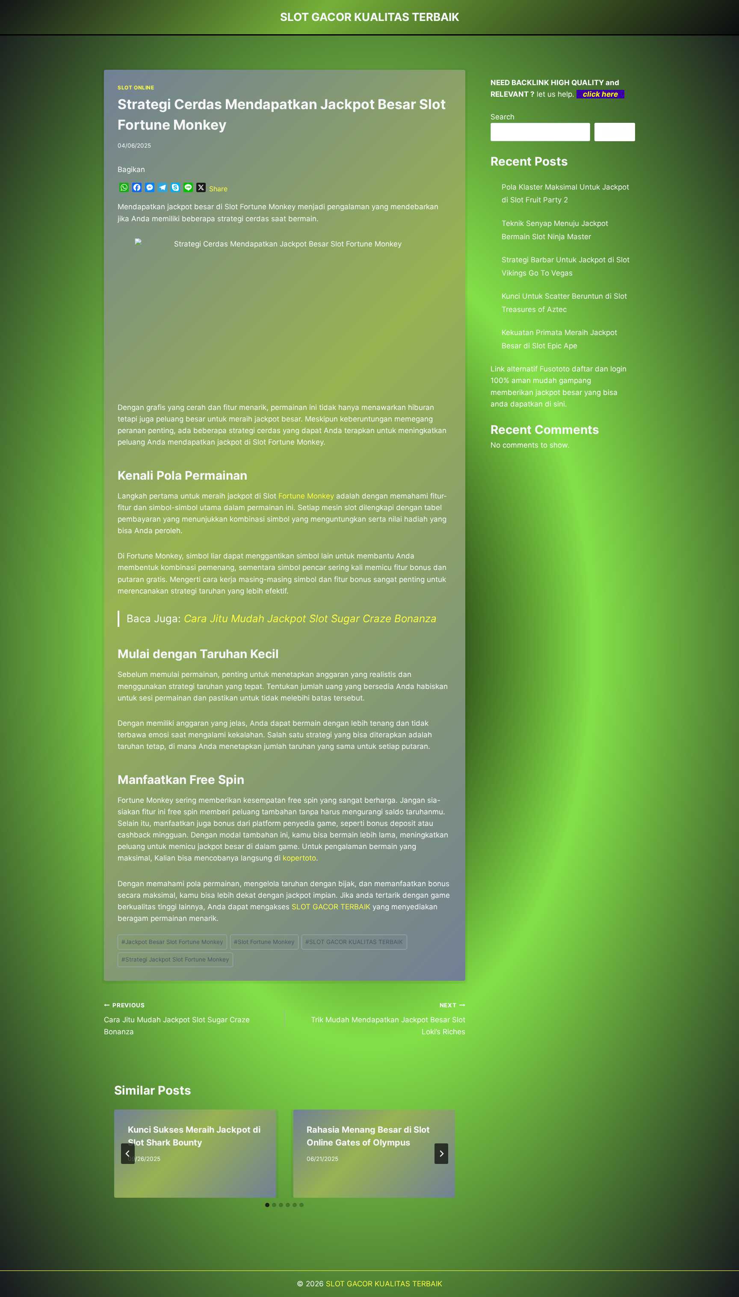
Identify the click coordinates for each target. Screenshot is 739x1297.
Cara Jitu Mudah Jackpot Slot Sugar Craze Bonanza (310, 618)
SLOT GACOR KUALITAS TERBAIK (354, 941)
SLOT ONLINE (136, 87)
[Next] (441, 1153)
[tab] (267, 1205)
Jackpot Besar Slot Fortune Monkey (172, 941)
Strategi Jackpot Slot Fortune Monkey (175, 959)
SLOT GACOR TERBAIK (331, 906)
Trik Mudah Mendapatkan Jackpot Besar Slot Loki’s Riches (388, 1019)
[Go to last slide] (128, 1153)
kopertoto (299, 858)
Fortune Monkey (306, 496)
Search (502, 117)
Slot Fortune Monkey (264, 941)
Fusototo (555, 369)
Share (218, 188)
